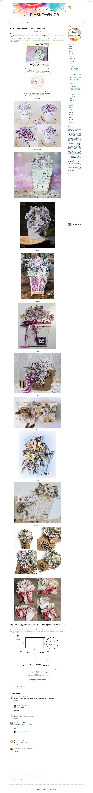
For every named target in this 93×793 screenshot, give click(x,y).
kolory (77, 146)
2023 (70, 50)
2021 (70, 53)
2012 (70, 117)
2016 (70, 110)
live (72, 147)
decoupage (79, 135)
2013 (70, 115)
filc (79, 139)
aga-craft (16, 722)
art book (76, 129)
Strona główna (37, 777)
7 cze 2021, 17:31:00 (24, 705)
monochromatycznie (72, 151)
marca (71, 98)
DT (68, 139)
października (72, 58)
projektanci (70, 154)
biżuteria (69, 131)
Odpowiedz (16, 700)
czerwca (71, 65)
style (72, 163)
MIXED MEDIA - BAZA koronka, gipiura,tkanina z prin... (75, 72)
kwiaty (69, 147)
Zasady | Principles (28, 22)
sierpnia (71, 61)
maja (71, 66)
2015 (70, 112)
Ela (14, 740)
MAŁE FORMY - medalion (75, 94)
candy (80, 131)
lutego (71, 100)
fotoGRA (69, 140)
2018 (70, 107)
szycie (77, 163)
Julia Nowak (16, 714)
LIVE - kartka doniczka (74, 86)
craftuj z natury (78, 134)
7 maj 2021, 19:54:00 (22, 722)
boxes (75, 131)
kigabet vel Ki (37, 525)
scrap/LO (76, 160)
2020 (70, 104)
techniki (69, 166)
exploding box (74, 139)
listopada (72, 56)
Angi (18, 731)
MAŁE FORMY (78, 147)
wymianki (69, 169)
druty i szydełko (76, 138)
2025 (70, 46)
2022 (70, 51)
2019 (70, 105)
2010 (70, 121)
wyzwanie (71, 170)
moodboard (70, 152)
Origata (37, 480)
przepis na (78, 154)
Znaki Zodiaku (78, 171)
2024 (70, 48)
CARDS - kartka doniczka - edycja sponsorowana (75, 89)
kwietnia (71, 96)
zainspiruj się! (70, 171)
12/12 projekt (70, 127)
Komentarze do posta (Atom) (20, 779)
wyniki (76, 169)
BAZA (78, 130)
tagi (78, 164)
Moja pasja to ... (74, 150)
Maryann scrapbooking (18, 748)
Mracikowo (37, 98)
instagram (69, 143)
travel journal (70, 167)
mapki (70, 148)
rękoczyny (79, 157)
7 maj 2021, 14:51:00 (23, 696)
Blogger (54, 789)
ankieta (71, 129)
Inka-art (37, 351)
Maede (18, 705)
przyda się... (72, 156)
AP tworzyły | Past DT (19, 22)
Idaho (37, 250)
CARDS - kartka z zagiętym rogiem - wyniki (75, 84)
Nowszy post (13, 777)
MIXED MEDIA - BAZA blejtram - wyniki (74, 69)
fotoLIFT (77, 140)
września (72, 59)
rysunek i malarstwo (74, 158)
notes (74, 152)
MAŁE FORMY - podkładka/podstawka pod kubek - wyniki (75, 92)
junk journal (74, 143)
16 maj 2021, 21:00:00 (28, 748)
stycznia (71, 101)
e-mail (35, 22)
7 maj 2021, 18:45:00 (23, 714)
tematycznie (75, 166)
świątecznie (70, 164)
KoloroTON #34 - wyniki (74, 79)
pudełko (79, 156)
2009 (70, 122)
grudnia (71, 54)
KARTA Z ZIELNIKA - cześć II (75, 77)
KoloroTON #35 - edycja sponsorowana (74, 81)
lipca (71, 63)
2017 (70, 109)
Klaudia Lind (16, 696)
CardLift (73, 133)
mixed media (78, 148)
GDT (74, 142)
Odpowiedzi (17, 703)
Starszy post (61, 777)
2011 (70, 119)
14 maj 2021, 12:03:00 (20, 740)
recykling (72, 157)
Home (11, 22)
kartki (75, 144)
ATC (74, 130)
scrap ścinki (70, 160)
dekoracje (71, 136)
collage (72, 134)
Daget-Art (37, 200)
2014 (70, 114)
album (76, 127)
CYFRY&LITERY (72, 135)
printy (78, 153)
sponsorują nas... (74, 161)
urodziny (76, 167)
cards (80, 133)
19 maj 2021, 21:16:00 (24, 731)
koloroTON (70, 146)
